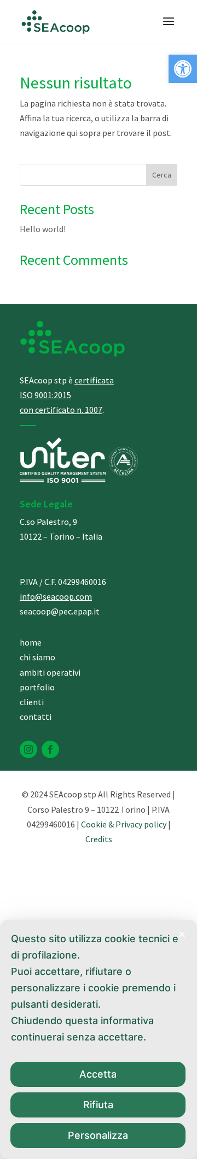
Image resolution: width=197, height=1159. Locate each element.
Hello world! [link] (43, 228)
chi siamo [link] (37, 657)
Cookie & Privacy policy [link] (123, 824)
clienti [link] (32, 701)
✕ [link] (182, 934)
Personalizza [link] (98, 1135)
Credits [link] (98, 838)
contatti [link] (35, 716)
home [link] (31, 642)
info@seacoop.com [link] (56, 596)
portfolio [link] (37, 687)
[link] (183, 69)
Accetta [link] (98, 1074)
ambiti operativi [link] (50, 672)
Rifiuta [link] (98, 1104)
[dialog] (98, 1039)
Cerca (161, 175)
